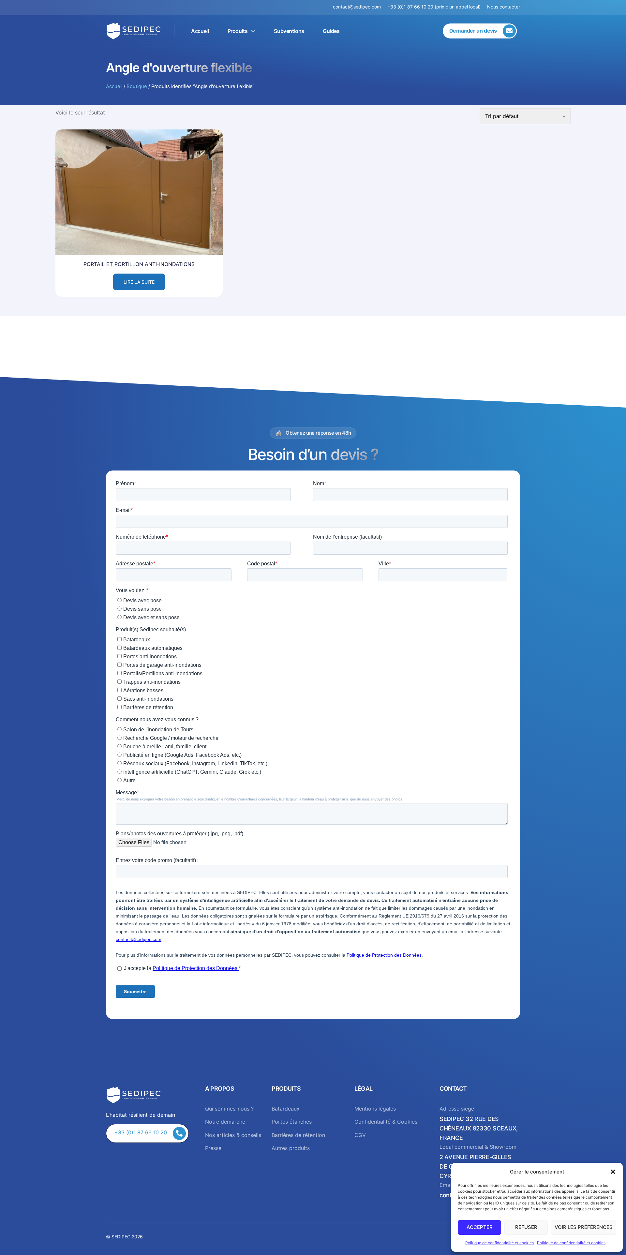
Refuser (526, 1227)
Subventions (289, 31)
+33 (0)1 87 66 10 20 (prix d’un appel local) (434, 6)
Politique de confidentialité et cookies (499, 1242)
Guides (331, 31)
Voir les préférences (584, 1227)
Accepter (480, 1227)
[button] (613, 1172)
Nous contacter (503, 6)
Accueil (200, 31)
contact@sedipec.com (360, 6)
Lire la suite (139, 282)
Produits (238, 31)
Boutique (137, 86)
